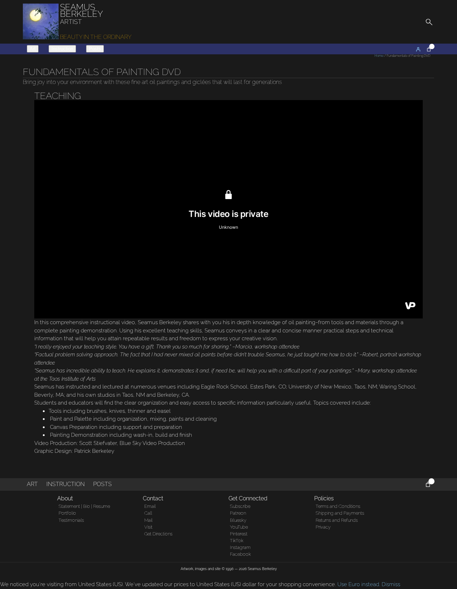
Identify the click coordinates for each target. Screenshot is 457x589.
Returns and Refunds (337, 520)
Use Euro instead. (358, 584)
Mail (148, 520)
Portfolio (67, 513)
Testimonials (71, 520)
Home (379, 56)
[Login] (418, 49)
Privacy (323, 527)
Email (150, 506)
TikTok (236, 540)
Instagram (240, 547)
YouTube (239, 527)
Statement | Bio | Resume (84, 506)
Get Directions (158, 533)
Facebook (240, 554)
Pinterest (238, 533)
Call (148, 513)
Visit (148, 527)
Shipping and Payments (340, 513)
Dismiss (391, 584)
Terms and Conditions (338, 506)
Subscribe (240, 506)
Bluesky (238, 520)
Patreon (238, 513)
